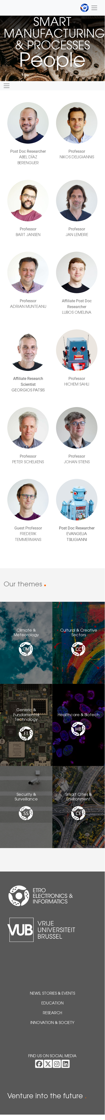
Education (52, 1003)
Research (52, 1013)
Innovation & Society (52, 1023)
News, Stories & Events (52, 994)
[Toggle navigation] (89, 7)
